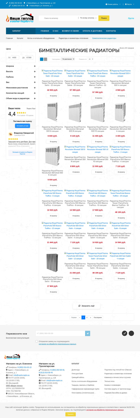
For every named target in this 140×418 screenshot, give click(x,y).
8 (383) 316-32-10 (18, 5)
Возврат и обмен (70, 31)
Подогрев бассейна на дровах (115, 393)
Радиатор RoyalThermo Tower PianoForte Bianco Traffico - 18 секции (120, 204)
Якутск (129, 4)
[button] (21, 31)
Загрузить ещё (87, 306)
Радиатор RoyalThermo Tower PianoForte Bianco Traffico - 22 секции (97, 84)
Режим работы (112, 4)
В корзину (53, 96)
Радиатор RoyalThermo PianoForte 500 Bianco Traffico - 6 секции (52, 203)
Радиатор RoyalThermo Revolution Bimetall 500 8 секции (75, 129)
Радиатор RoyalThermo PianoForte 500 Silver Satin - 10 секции (52, 279)
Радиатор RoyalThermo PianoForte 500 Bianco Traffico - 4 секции (120, 159)
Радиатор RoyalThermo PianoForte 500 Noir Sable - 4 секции (120, 266)
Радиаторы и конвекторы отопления (73, 38)
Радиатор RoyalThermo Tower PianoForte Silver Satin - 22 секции (52, 83)
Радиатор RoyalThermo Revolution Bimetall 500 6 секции (52, 129)
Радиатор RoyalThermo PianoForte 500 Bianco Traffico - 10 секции (97, 203)
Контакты (111, 31)
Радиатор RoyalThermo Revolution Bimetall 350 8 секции (75, 159)
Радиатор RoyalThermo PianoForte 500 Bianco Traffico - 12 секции (52, 235)
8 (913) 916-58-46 (46, 372)
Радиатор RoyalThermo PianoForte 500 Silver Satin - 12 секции (75, 266)
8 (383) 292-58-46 (15, 3)
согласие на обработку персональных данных (57, 344)
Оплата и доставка (92, 31)
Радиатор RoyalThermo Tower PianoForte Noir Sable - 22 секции (75, 83)
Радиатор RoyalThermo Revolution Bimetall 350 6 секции (52, 173)
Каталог (20, 38)
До (23, 57)
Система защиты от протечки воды (117, 389)
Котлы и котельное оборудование (41, 38)
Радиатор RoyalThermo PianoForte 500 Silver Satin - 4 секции (75, 235)
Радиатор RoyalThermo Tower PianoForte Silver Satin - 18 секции (97, 266)
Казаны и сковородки (112, 385)
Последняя (98, 317)
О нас (55, 31)
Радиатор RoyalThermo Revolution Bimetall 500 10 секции (97, 129)
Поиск (104, 18)
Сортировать (56, 59)
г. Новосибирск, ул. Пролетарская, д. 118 (40, 3)
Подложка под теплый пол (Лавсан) (117, 370)
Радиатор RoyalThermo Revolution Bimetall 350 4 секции (120, 129)
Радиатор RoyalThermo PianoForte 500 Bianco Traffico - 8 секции (75, 203)
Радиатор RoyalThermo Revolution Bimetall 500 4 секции (120, 83)
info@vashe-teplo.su (22, 375)
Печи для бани (77, 373)
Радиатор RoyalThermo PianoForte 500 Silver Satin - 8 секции (120, 235)
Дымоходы (76, 370)
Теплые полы (109, 381)
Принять (71, 414)
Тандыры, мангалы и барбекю (83, 385)
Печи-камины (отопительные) (83, 393)
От (9, 57)
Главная (45, 31)
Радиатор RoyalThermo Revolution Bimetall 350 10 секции (97, 159)
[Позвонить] (124, 333)
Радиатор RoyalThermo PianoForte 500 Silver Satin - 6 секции (97, 235)
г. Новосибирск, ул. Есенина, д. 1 (40, 5)
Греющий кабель (78, 377)
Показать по (83, 59)
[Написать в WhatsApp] (131, 333)
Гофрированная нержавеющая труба (85, 389)
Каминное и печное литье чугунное (117, 377)
